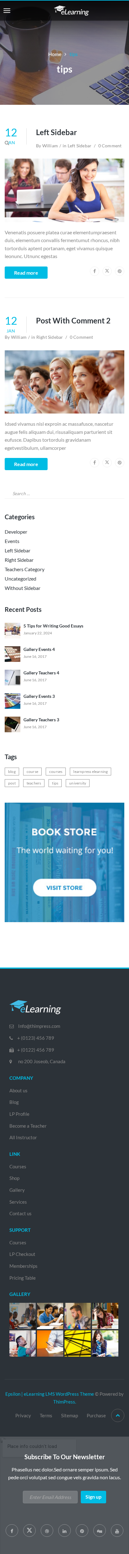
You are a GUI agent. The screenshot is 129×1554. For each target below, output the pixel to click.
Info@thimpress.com (39, 1026)
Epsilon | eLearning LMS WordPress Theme (49, 1394)
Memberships (23, 1266)
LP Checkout (22, 1254)
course (32, 771)
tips (55, 783)
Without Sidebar (22, 588)
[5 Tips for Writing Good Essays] (12, 630)
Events (12, 541)
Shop (14, 1178)
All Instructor (23, 1137)
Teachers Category (24, 569)
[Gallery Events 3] (12, 700)
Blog (14, 1102)
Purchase (96, 1415)
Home (54, 54)
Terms (46, 1415)
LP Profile (19, 1114)
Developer (16, 532)
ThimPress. (64, 1401)
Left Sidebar (56, 132)
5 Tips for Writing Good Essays (53, 625)
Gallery (17, 1190)
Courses (17, 1166)
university (77, 783)
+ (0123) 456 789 (35, 1038)
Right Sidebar (19, 560)
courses (55, 771)
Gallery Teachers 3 (41, 719)
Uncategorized (20, 578)
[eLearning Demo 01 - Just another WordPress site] (71, 10)
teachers (34, 783)
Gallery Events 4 (39, 649)
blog (12, 771)
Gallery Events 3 (39, 696)
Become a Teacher (28, 1126)
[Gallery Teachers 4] (12, 677)
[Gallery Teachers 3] (12, 724)
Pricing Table (22, 1278)
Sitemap (69, 1415)
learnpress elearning (90, 771)
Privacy (23, 1415)
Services (18, 1202)
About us (18, 1090)
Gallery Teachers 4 (41, 672)
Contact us (20, 1213)
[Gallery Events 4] (12, 654)
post (12, 783)
